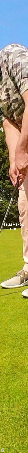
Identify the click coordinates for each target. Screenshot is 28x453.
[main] (14, 226)
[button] (1, 2)
